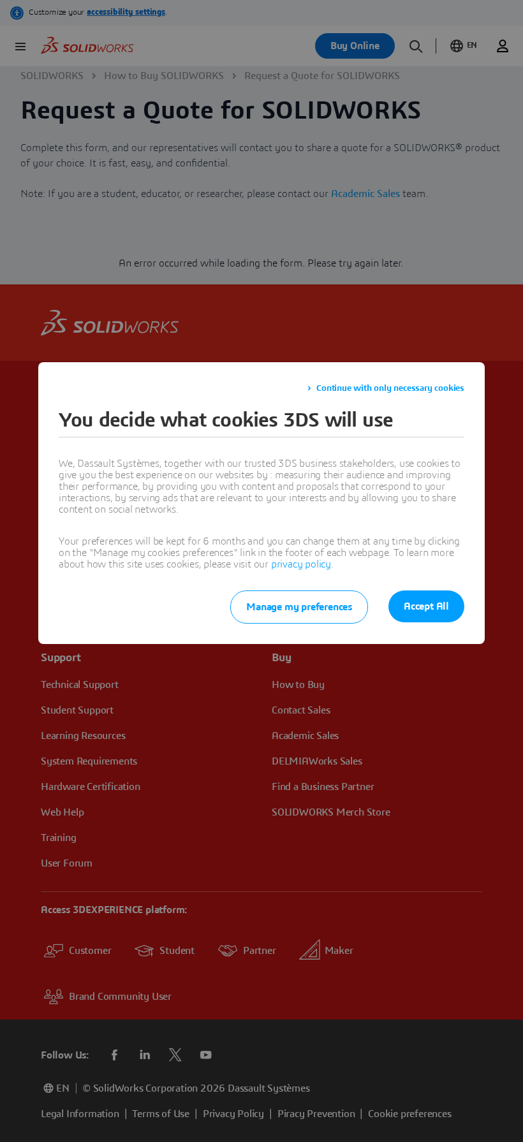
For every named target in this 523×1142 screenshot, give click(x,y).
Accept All (426, 606)
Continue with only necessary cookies (390, 388)
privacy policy (301, 564)
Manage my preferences (299, 607)
